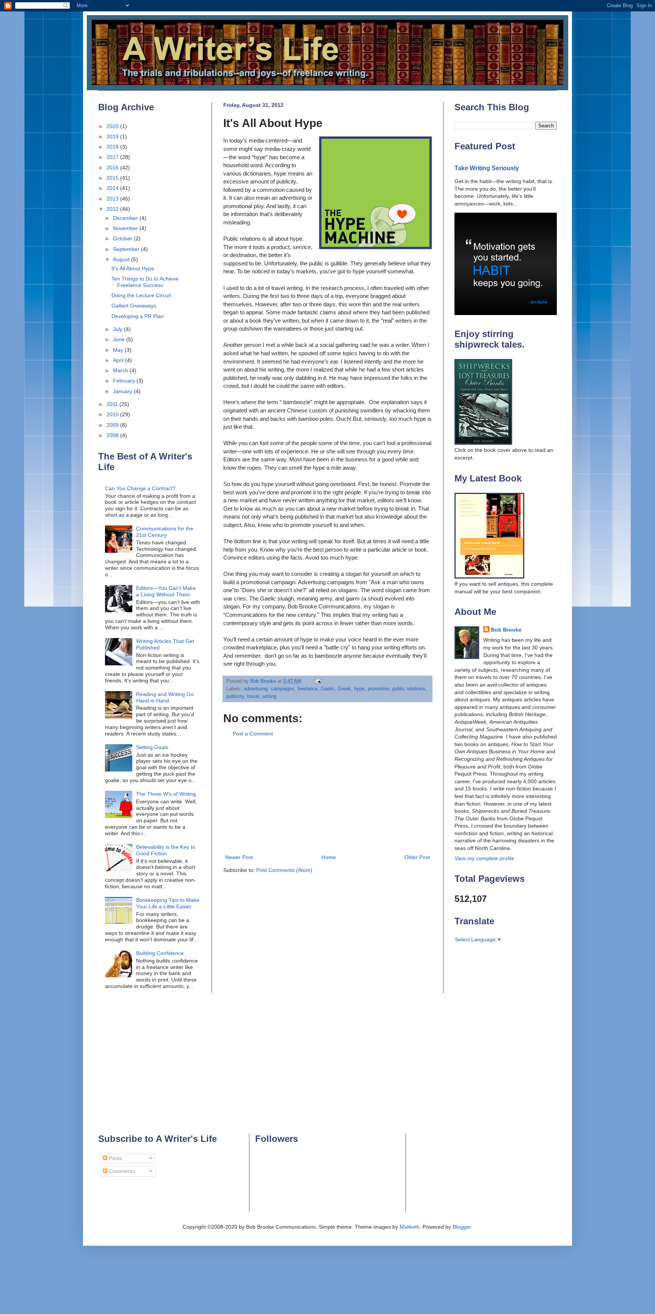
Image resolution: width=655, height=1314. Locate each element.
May (119, 350)
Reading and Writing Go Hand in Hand (165, 697)
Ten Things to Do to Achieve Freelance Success (145, 282)
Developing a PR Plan (137, 316)
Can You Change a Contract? (140, 488)
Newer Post (239, 857)
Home (328, 857)
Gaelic (328, 688)
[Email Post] (317, 681)
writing (269, 696)
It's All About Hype (132, 268)
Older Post (417, 857)
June (119, 339)
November (126, 228)
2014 (113, 188)
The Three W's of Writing (166, 794)
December (126, 218)
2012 (113, 209)
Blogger (462, 1227)
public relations (408, 688)
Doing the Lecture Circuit (141, 295)
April (119, 360)
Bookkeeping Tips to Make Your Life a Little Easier (167, 903)
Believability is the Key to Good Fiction (165, 850)
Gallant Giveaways (133, 306)
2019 (113, 136)
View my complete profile (484, 858)
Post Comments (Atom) (284, 870)
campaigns (283, 688)
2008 (113, 435)
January (123, 391)
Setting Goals (152, 747)
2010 (113, 414)
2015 (113, 178)
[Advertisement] (327, 795)
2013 (113, 199)
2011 (113, 404)
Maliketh (410, 1227)
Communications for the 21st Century (164, 531)
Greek (344, 688)
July (118, 329)
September (127, 249)
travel (253, 696)
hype (359, 688)
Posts (114, 1158)
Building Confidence (160, 953)
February (124, 381)
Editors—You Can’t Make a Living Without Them (166, 591)
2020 (113, 126)
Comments (121, 1171)
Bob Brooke (506, 630)
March (121, 370)
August (122, 259)
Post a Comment (253, 734)
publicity (235, 696)
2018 (113, 147)
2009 (113, 425)
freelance (308, 688)
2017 (113, 157)
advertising (256, 688)
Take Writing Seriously (486, 168)
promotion (378, 688)
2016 (113, 168)
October (123, 238)
